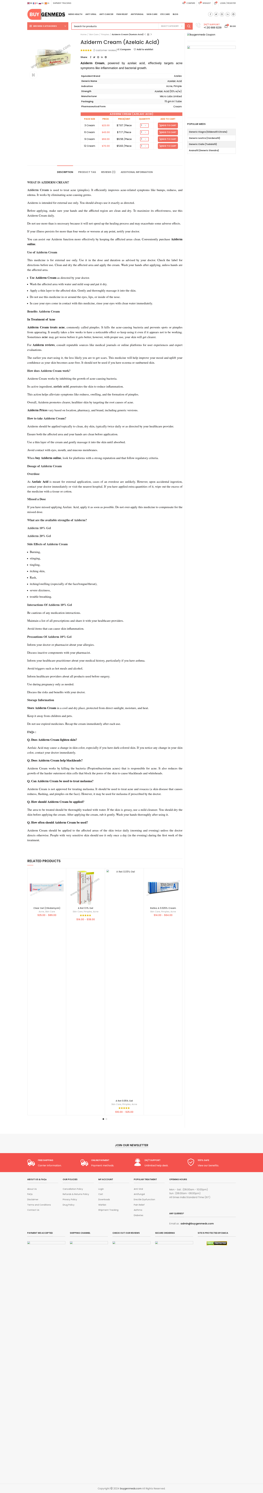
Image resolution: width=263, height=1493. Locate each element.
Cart (100, 1194)
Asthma (138, 1210)
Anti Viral (138, 1189)
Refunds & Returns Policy (76, 1194)
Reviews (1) (108, 172)
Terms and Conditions (39, 1204)
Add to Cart (169, 125)
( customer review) (105, 50)
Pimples (105, 34)
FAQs (30, 1194)
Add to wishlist (145, 49)
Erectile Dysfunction (144, 1199)
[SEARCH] (189, 26)
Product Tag (87, 172)
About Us (32, 1189)
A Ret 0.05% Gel (124, 1100)
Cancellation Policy (73, 1189)
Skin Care (94, 34)
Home (84, 34)
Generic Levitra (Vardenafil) (204, 138)
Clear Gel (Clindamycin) (46, 908)
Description (65, 172)
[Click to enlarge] (33, 75)
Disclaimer (32, 1199)
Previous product (145, 34)
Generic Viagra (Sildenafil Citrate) (208, 131)
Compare (125, 49)
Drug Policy (68, 1204)
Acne (41, 911)
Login (101, 1189)
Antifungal (139, 1194)
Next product (151, 34)
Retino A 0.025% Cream (163, 908)
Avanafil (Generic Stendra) (204, 150)
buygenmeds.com (131, 1488)
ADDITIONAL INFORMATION (137, 172)
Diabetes (138, 1215)
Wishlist (102, 1204)
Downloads (104, 1199)
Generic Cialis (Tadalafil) (203, 144)
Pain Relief (139, 1204)
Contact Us (33, 1210)
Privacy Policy (70, 1199)
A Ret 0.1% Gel (85, 908)
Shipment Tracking (108, 1210)
